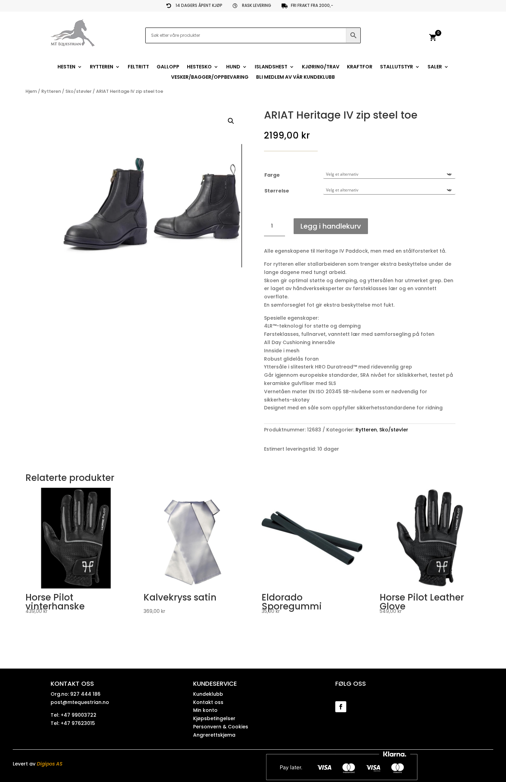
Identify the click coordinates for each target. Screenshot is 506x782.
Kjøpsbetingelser (214, 718)
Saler (435, 67)
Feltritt (138, 67)
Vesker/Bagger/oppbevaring (210, 77)
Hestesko (199, 67)
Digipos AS (49, 763)
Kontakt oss (208, 702)
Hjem (31, 91)
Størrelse (276, 190)
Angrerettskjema (214, 734)
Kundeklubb (208, 694)
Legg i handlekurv (331, 226)
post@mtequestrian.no (80, 702)
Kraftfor (359, 67)
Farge (272, 175)
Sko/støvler (78, 91)
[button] (231, 121)
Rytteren (101, 67)
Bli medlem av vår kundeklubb (295, 77)
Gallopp (168, 67)
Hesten (66, 67)
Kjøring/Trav (320, 67)
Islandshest (271, 67)
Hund (233, 67)
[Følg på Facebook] (340, 706)
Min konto (205, 710)
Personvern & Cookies (220, 726)
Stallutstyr (396, 67)
